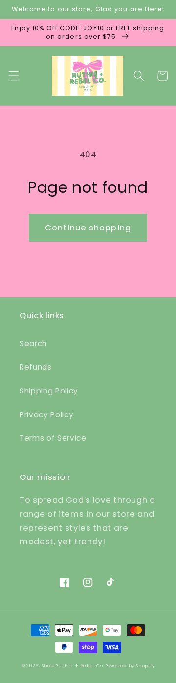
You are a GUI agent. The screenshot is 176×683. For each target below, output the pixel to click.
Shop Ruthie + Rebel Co (72, 665)
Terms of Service (53, 438)
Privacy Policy (46, 415)
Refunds (36, 367)
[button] (13, 75)
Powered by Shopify (130, 665)
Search (33, 343)
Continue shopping (88, 227)
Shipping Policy (49, 391)
